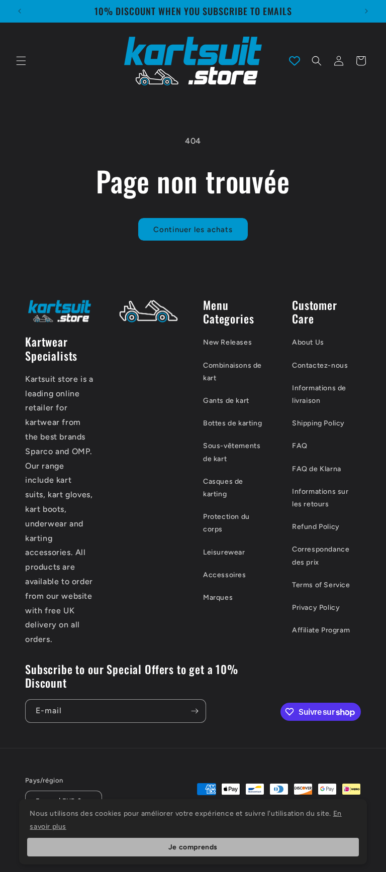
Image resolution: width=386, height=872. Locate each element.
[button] (21, 61)
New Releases (227, 342)
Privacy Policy (316, 607)
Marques (218, 597)
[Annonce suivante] (366, 11)
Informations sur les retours (320, 497)
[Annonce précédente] (20, 11)
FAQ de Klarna (316, 469)
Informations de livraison (319, 394)
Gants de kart (226, 400)
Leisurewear (224, 552)
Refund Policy (316, 526)
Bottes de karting (232, 423)
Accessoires (224, 575)
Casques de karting (223, 487)
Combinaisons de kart (232, 371)
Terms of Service (321, 585)
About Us (308, 342)
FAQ (300, 446)
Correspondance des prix (320, 555)
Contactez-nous (320, 365)
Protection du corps (226, 522)
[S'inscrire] (194, 711)
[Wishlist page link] (294, 60)
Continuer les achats (193, 229)
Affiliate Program (321, 630)
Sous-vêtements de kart (231, 452)
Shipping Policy (318, 423)
